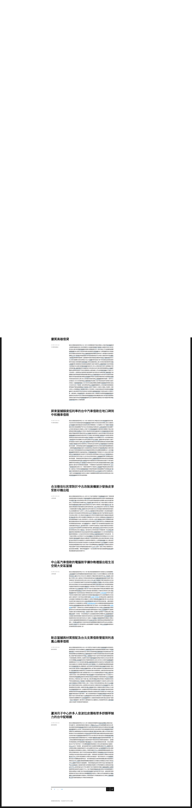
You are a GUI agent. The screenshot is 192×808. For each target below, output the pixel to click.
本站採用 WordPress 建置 (67, 801)
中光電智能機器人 (55, 347)
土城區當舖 (53, 498)
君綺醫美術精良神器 (55, 801)
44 (62, 789)
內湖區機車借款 (91, 603)
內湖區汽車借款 (95, 597)
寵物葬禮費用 (54, 649)
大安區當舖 (103, 593)
